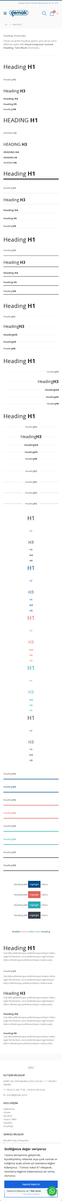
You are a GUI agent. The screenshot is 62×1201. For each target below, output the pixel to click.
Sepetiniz (7, 1122)
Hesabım (7, 1115)
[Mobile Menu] (6, 13)
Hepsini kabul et (31, 1184)
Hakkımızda (9, 1109)
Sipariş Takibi (10, 1119)
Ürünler (7, 1112)
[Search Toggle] (44, 13)
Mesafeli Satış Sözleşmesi (16, 1140)
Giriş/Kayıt (8, 1126)
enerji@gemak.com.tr (17, 1094)
